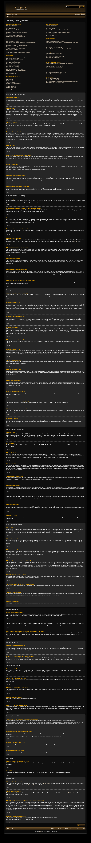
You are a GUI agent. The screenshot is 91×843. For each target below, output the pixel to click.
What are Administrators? (51, 25)
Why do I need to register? (12, 25)
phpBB (75, 241)
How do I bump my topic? (11, 73)
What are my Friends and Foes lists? (54, 47)
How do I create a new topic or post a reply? (15, 56)
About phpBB (31, 785)
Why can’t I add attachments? (12, 66)
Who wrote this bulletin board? (52, 78)
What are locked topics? (11, 87)
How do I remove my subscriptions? (54, 67)
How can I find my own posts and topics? (55, 58)
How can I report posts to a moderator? (14, 69)
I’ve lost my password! (11, 33)
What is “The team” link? (51, 35)
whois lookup (28, 803)
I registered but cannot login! (12, 29)
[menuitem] (15, 14)
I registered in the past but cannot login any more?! (17, 32)
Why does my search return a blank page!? (55, 56)
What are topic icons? (11, 89)
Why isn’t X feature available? (52, 79)
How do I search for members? (53, 57)
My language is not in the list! (12, 46)
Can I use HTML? (10, 79)
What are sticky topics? (11, 86)
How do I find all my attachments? (53, 73)
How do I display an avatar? (12, 49)
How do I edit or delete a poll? (12, 63)
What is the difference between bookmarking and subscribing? (59, 63)
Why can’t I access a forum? (12, 65)
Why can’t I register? (10, 28)
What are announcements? (12, 84)
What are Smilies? (10, 80)
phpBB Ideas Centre (71, 793)
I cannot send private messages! (53, 39)
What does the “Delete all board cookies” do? (16, 36)
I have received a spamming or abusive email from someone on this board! (62, 42)
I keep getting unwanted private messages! (55, 41)
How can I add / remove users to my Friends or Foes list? (58, 48)
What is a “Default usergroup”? (53, 33)
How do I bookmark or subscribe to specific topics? (57, 64)
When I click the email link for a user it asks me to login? (18, 52)
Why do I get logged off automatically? (14, 35)
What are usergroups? (51, 28)
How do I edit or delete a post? (12, 58)
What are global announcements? (13, 83)
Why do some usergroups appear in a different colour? (58, 32)
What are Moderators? (51, 27)
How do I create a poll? (11, 61)
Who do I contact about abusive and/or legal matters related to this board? (62, 81)
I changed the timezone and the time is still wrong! (17, 45)
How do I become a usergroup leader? (54, 31)
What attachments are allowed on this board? (56, 72)
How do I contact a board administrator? (55, 82)
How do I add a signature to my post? (14, 59)
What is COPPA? (10, 27)
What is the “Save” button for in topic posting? (16, 70)
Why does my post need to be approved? (15, 72)
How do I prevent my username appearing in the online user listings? (21, 42)
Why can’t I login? (10, 31)
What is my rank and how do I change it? (15, 50)
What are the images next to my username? (15, 48)
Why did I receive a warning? (12, 67)
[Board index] (10, 6)
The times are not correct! (12, 44)
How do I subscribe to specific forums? (54, 66)
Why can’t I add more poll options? (13, 62)
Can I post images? (10, 82)
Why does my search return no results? (54, 54)
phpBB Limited (46, 783)
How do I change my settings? (12, 41)
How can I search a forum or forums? (54, 53)
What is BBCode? (10, 78)
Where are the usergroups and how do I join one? (57, 29)
